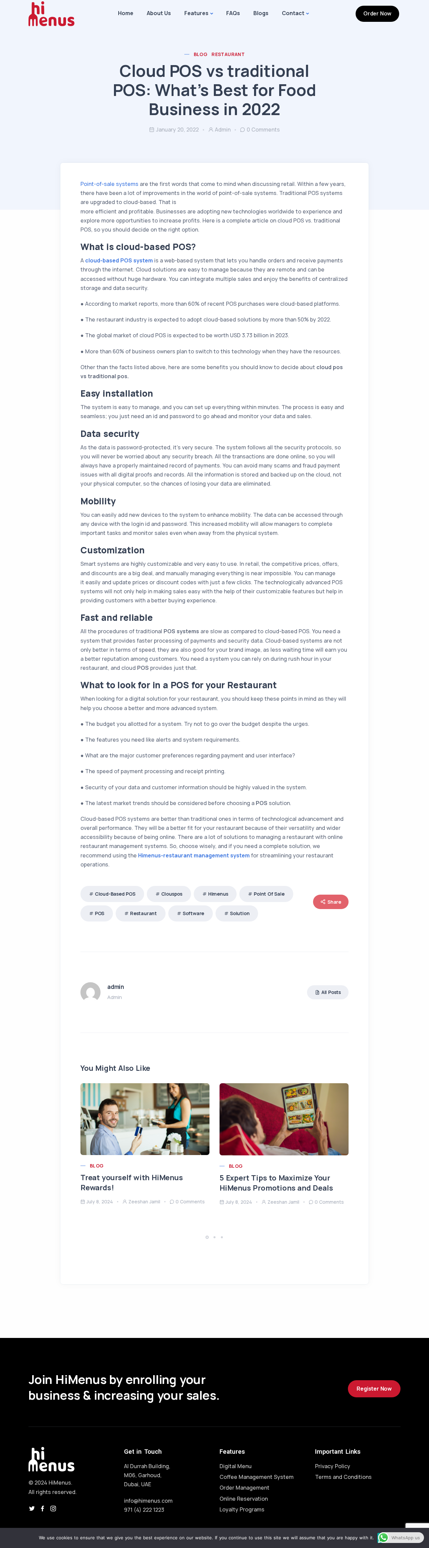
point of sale (269, 894)
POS (99, 913)
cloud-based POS (115, 894)
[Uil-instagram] (53, 1508)
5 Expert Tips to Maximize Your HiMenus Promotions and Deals (276, 1183)
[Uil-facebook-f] (42, 1508)
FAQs (233, 13)
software (193, 913)
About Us (159, 13)
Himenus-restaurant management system (194, 855)
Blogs (260, 13)
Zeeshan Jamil (144, 1201)
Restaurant (228, 54)
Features (196, 13)
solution (239, 913)
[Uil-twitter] (31, 1508)
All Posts (331, 992)
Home (125, 13)
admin (223, 129)
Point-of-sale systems (109, 184)
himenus (218, 894)
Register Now (374, 1388)
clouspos (171, 894)
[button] (208, 1237)
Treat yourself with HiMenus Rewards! (131, 1182)
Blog (201, 54)
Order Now (377, 13)
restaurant (143, 913)
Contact (293, 13)
